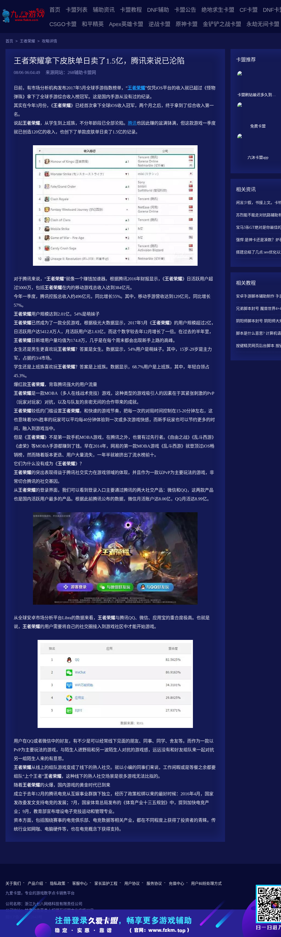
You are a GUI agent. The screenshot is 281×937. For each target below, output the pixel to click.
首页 (54, 10)
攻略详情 (49, 41)
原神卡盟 (187, 24)
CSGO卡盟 (63, 24)
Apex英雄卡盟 (126, 24)
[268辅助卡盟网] (23, 15)
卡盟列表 (77, 10)
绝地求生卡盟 (217, 10)
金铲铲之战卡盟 (222, 24)
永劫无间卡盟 (262, 24)
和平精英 (93, 24)
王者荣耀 (27, 41)
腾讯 (132, 123)
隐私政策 (57, 883)
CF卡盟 (249, 10)
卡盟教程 (131, 10)
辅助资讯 (104, 10)
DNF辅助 (158, 10)
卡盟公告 (185, 10)
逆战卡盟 (159, 24)
